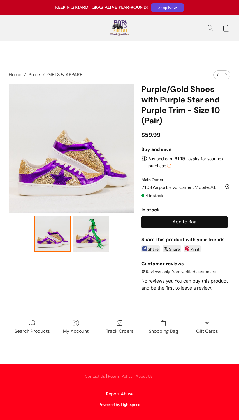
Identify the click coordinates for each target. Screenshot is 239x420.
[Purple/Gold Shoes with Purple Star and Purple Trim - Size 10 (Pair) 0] (52, 234)
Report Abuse (119, 393)
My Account (76, 331)
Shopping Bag (163, 331)
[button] (167, 7)
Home (15, 75)
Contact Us (95, 376)
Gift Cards (207, 331)
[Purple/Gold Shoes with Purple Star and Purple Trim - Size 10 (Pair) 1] (91, 234)
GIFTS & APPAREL (66, 75)
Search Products (32, 331)
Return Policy (120, 376)
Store (34, 75)
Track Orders (119, 331)
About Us (144, 376)
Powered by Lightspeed (119, 404)
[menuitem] (218, 75)
